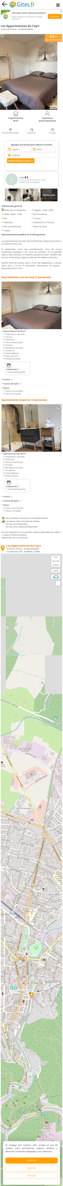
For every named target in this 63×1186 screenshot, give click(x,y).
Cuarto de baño (11, 383)
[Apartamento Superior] (31, 451)
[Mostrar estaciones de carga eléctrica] (56, 576)
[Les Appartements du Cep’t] (28, 109)
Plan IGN (55, 561)
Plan (55, 557)
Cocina (6, 379)
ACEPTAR (31, 1160)
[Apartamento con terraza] (31, 328)
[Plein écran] (58, 583)
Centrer (56, 571)
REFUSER (31, 1175)
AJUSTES (31, 1168)
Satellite (56, 565)
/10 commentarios (53, 37)
